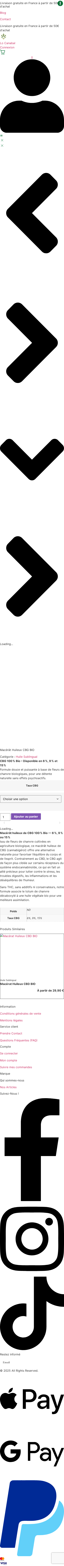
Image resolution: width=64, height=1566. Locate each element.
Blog (3, 12)
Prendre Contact (11, 1033)
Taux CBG (32, 785)
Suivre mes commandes (16, 1067)
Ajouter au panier (26, 816)
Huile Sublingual (26, 756)
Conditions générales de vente (20, 1013)
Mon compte (8, 1060)
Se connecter (9, 1053)
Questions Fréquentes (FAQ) (19, 1040)
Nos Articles (8, 1087)
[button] (4, 822)
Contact (5, 19)
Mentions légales (11, 1020)
